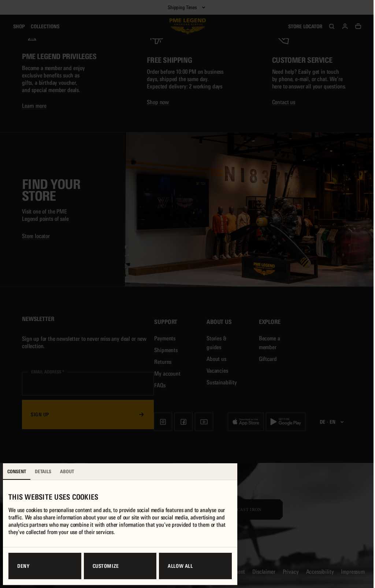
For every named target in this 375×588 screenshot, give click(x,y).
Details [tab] (43, 471)
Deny (23, 566)
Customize (106, 566)
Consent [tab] (16, 471)
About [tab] (67, 471)
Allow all (180, 566)
